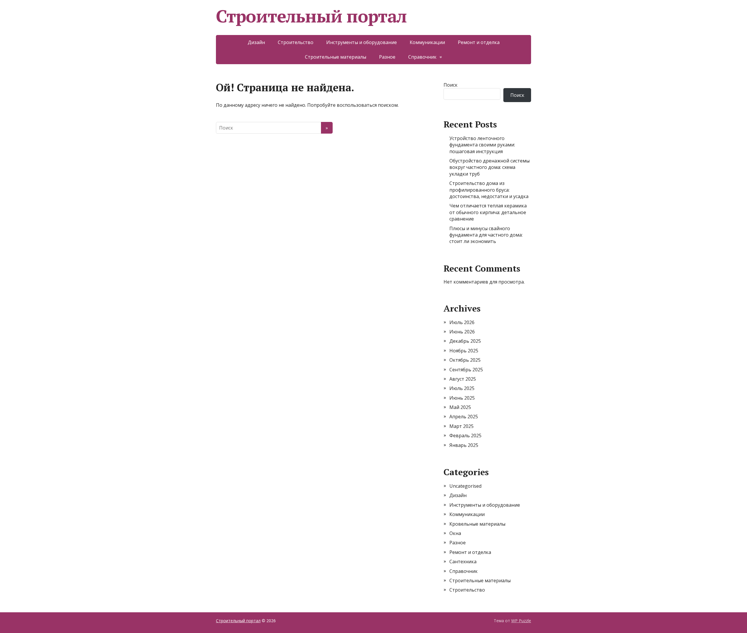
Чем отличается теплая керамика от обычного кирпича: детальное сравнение (488, 212)
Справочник (422, 57)
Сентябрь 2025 (466, 369)
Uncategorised (465, 486)
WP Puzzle (521, 620)
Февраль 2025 (465, 435)
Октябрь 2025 (465, 360)
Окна (455, 533)
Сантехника (463, 561)
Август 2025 (462, 379)
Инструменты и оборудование (361, 42)
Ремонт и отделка (479, 42)
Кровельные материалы (477, 524)
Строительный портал (311, 16)
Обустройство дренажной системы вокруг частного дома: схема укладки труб (489, 167)
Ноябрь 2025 (463, 350)
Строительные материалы (335, 57)
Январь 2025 (463, 445)
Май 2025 (460, 407)
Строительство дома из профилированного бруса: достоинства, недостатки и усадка (488, 190)
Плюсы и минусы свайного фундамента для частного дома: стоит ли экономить (486, 235)
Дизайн (256, 42)
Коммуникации (427, 42)
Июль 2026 (461, 322)
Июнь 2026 (462, 331)
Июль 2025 (461, 388)
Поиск (451, 85)
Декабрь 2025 (465, 341)
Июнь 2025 (462, 398)
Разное (387, 57)
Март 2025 (461, 426)
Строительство (295, 42)
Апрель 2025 (463, 416)
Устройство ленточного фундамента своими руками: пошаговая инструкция (482, 145)
